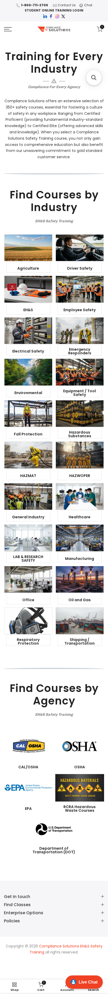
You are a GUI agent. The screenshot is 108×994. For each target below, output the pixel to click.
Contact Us (67, 5)
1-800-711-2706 (34, 5)
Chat (88, 5)
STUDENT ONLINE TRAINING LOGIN (54, 10)
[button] (93, 77)
